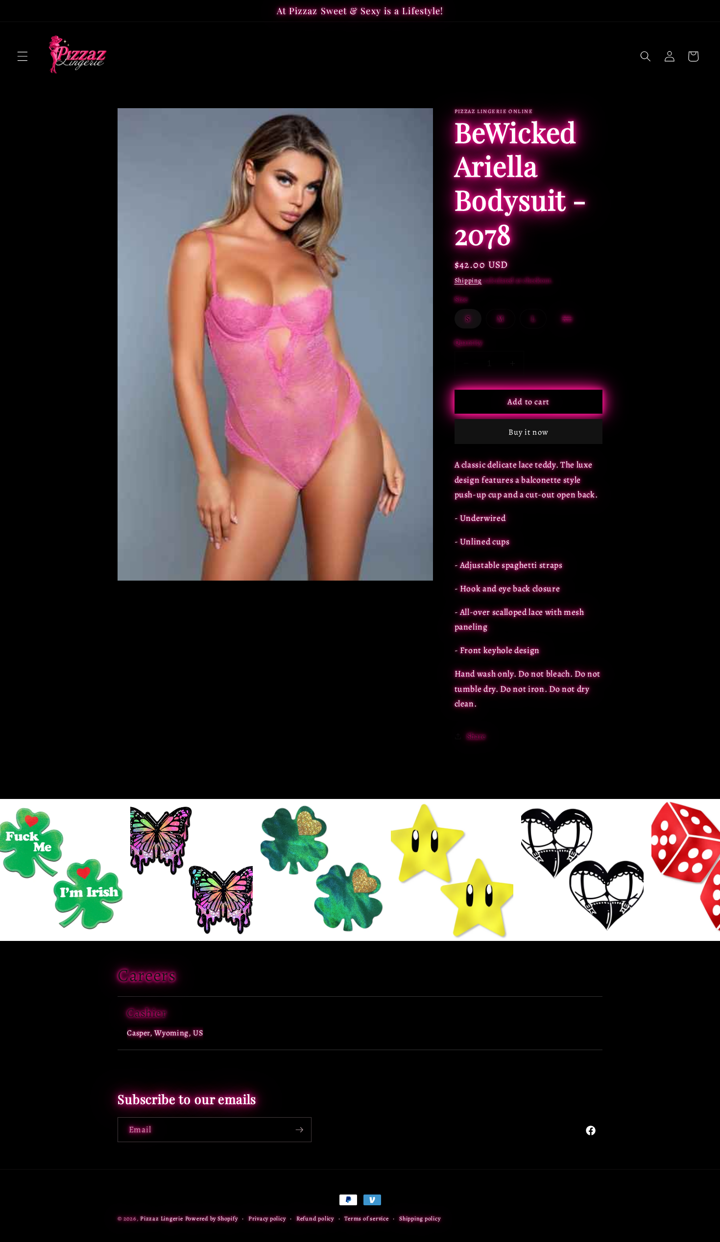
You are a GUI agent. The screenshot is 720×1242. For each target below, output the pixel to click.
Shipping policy (420, 1218)
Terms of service (366, 1218)
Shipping (468, 280)
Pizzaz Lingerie (161, 1218)
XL (572, 320)
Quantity (468, 342)
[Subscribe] (299, 1130)
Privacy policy (267, 1218)
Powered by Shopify (211, 1218)
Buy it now (528, 431)
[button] (22, 56)
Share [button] (476, 735)
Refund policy (315, 1218)
